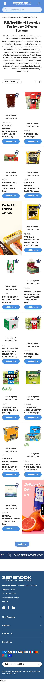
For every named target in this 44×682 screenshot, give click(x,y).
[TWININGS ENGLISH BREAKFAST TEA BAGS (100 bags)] (33, 158)
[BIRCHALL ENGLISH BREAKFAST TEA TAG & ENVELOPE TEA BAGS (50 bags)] (33, 266)
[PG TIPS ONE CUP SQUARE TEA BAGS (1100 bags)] (11, 266)
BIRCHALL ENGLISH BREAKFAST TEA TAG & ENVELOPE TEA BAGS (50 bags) (32, 296)
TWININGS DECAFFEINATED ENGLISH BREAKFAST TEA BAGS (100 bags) (10, 464)
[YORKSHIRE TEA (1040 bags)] (33, 101)
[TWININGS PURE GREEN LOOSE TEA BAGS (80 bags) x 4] (33, 378)
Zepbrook (7, 671)
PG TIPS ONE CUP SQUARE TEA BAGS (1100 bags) (10, 299)
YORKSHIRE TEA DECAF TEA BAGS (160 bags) (10, 410)
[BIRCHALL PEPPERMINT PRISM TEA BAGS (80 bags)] (11, 491)
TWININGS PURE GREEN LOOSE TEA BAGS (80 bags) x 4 (32, 410)
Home (4, 16)
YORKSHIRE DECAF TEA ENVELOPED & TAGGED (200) (32, 467)
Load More (22, 544)
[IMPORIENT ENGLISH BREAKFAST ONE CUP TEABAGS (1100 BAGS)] (11, 101)
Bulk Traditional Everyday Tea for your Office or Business (20, 17)
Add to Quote (11, 141)
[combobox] (22, 9)
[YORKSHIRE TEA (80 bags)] (33, 323)
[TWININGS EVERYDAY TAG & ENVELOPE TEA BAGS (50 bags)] (33, 212)
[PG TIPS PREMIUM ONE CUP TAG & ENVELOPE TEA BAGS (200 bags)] (11, 323)
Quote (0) (42, 509)
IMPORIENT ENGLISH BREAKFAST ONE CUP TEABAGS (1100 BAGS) (9, 131)
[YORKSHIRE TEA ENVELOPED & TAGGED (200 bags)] (11, 158)
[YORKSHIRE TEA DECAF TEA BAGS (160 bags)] (11, 378)
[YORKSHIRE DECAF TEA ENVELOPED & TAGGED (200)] (33, 434)
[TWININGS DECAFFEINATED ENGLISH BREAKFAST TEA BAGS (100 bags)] (11, 434)
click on (3, 680)
